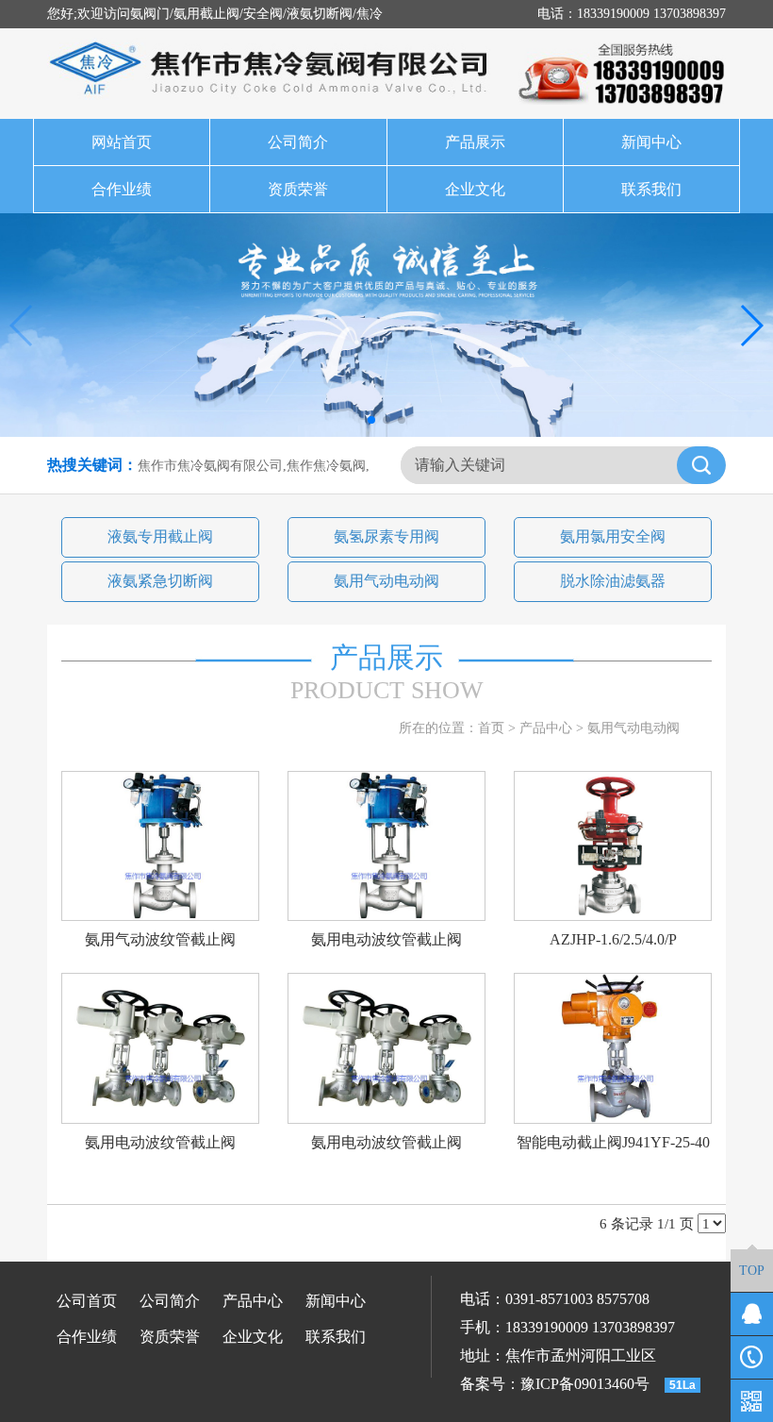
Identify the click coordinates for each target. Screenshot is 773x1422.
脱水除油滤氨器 (613, 581)
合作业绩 (121, 189)
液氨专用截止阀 (160, 536)
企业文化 (475, 189)
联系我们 (651, 189)
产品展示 (475, 142)
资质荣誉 (298, 189)
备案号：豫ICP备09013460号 (555, 1384)
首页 (491, 728)
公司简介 (298, 142)
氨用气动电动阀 (386, 581)
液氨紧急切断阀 (160, 581)
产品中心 (545, 728)
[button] (371, 420)
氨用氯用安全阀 (613, 536)
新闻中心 (651, 142)
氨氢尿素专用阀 (386, 536)
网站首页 (121, 142)
